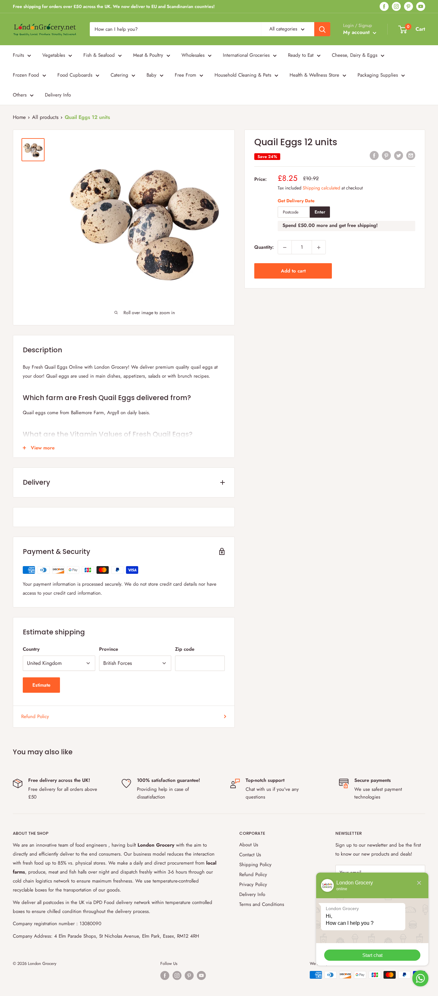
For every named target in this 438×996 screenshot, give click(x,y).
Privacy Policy (253, 884)
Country (31, 649)
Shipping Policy (255, 864)
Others (20, 94)
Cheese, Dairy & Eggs (354, 55)
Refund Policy (35, 716)
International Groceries (246, 55)
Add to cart (293, 271)
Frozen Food (26, 75)
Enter (320, 212)
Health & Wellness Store (314, 75)
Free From (185, 75)
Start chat (372, 955)
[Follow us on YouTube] (420, 6)
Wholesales (193, 55)
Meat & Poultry (148, 55)
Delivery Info (58, 94)
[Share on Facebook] (374, 155)
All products (45, 117)
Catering (119, 75)
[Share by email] (410, 155)
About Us (248, 844)
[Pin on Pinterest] (386, 155)
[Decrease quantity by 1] (284, 247)
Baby (151, 75)
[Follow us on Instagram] (396, 6)
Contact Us (250, 854)
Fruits (18, 55)
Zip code (184, 649)
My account (357, 32)
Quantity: (264, 247)
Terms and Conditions (261, 904)
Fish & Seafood (99, 55)
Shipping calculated (321, 188)
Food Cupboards (74, 75)
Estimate (41, 685)
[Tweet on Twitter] (398, 155)
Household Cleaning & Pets (243, 75)
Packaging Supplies (378, 75)
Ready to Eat (301, 55)
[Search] (322, 29)
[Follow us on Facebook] (384, 6)
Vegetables (53, 55)
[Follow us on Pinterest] (408, 6)
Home (19, 117)
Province (108, 649)
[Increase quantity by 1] (318, 247)
